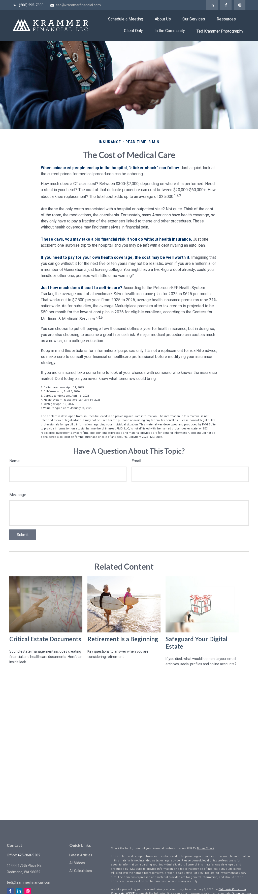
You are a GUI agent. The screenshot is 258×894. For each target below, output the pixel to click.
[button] (125, 19)
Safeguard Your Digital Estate (197, 642)
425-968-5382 (29, 855)
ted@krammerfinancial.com (78, 5)
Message (17, 494)
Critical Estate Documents (45, 639)
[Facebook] (226, 5)
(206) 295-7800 (31, 5)
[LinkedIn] (212, 5)
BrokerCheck (205, 848)
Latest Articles (80, 855)
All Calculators (80, 871)
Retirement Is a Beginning (122, 639)
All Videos (77, 863)
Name (14, 460)
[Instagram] (239, 5)
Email (136, 460)
